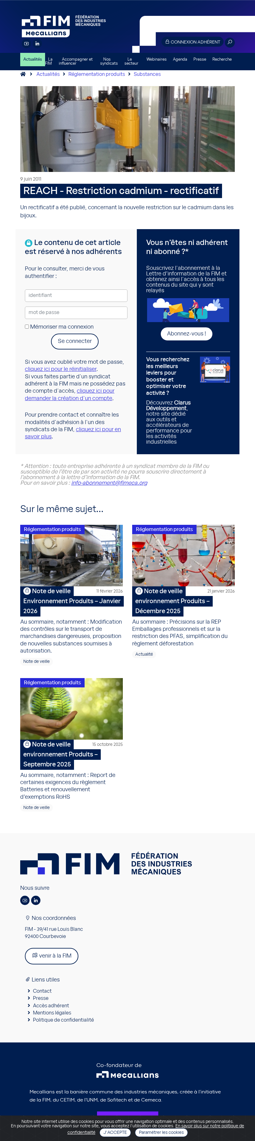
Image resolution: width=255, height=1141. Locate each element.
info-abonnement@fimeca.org (109, 483)
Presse (199, 60)
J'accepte (115, 1132)
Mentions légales (52, 1012)
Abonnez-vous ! (186, 334)
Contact (42, 991)
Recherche (222, 60)
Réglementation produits (96, 74)
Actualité (144, 654)
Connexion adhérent (195, 42)
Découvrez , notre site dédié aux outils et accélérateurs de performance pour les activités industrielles (169, 401)
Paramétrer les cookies (161, 1132)
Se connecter (75, 341)
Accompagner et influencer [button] (76, 62)
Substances (147, 74)
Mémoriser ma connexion (61, 327)
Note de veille (36, 661)
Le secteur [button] (131, 62)
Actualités (32, 60)
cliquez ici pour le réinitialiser (60, 369)
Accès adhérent (51, 1005)
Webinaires (156, 60)
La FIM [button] (49, 62)
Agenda (180, 60)
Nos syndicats (109, 62)
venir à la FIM (55, 956)
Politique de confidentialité (63, 1020)
